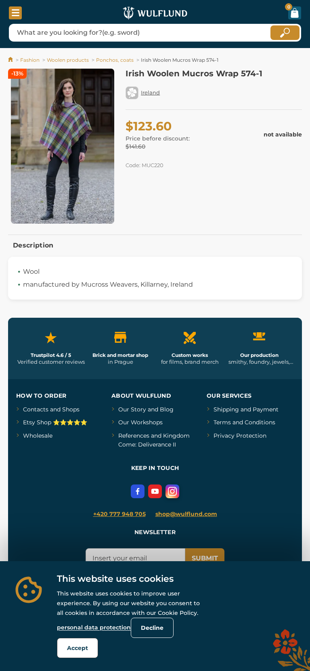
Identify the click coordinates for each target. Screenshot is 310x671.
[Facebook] (138, 491)
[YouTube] (155, 491)
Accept (77, 648)
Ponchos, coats (115, 60)
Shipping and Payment (246, 409)
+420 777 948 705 (119, 514)
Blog (167, 409)
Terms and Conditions (244, 422)
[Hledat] (285, 32)
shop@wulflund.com (186, 514)
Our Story (132, 409)
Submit (205, 558)
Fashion (30, 60)
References (133, 435)
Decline (152, 627)
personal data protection (94, 627)
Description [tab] (33, 245)
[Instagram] (172, 491)
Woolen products (68, 60)
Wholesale (37, 435)
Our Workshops (140, 422)
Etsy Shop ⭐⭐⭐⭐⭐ (55, 422)
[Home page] (11, 60)
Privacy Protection (240, 435)
